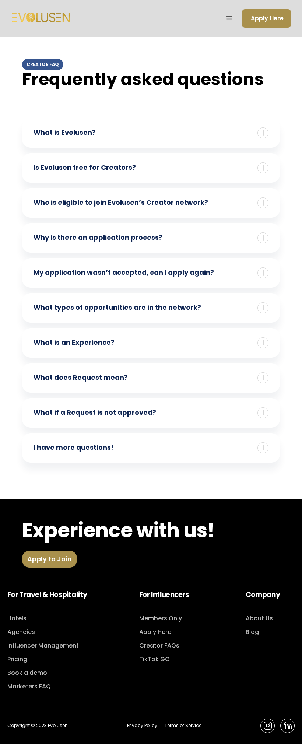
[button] (229, 18)
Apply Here (267, 18)
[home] (40, 18)
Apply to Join (49, 559)
